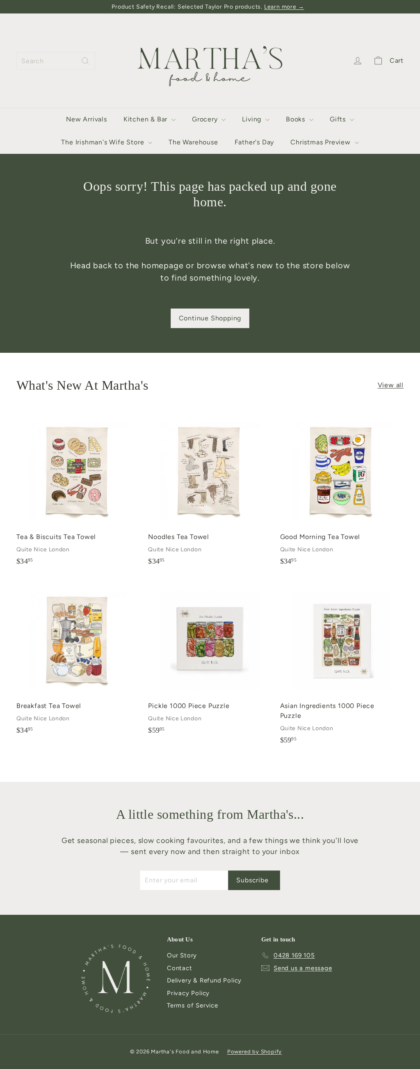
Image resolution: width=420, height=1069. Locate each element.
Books (296, 119)
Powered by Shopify (254, 1051)
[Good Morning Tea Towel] (342, 491)
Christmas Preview (321, 142)
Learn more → (284, 6)
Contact (179, 968)
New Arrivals (86, 119)
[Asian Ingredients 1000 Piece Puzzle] (342, 665)
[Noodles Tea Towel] (210, 491)
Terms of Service (192, 1005)
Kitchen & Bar (146, 119)
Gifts (339, 119)
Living (252, 119)
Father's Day (254, 142)
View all (391, 385)
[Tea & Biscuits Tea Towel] (78, 491)
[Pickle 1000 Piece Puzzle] (210, 660)
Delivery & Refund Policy (204, 980)
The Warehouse (193, 142)
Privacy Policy (188, 993)
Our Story (182, 955)
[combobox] (55, 61)
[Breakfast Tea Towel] (78, 660)
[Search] (85, 61)
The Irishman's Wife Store (103, 142)
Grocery (205, 119)
